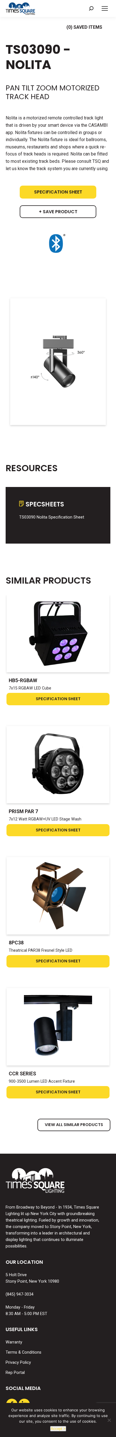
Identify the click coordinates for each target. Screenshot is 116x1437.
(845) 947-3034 (20, 1294)
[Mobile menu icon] (104, 8)
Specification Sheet (58, 192)
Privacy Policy (18, 1362)
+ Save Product (58, 211)
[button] (91, 8)
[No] (109, 1420)
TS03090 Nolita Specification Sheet (51, 517)
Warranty (14, 1342)
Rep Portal (15, 1372)
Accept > (58, 1429)
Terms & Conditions (23, 1352)
